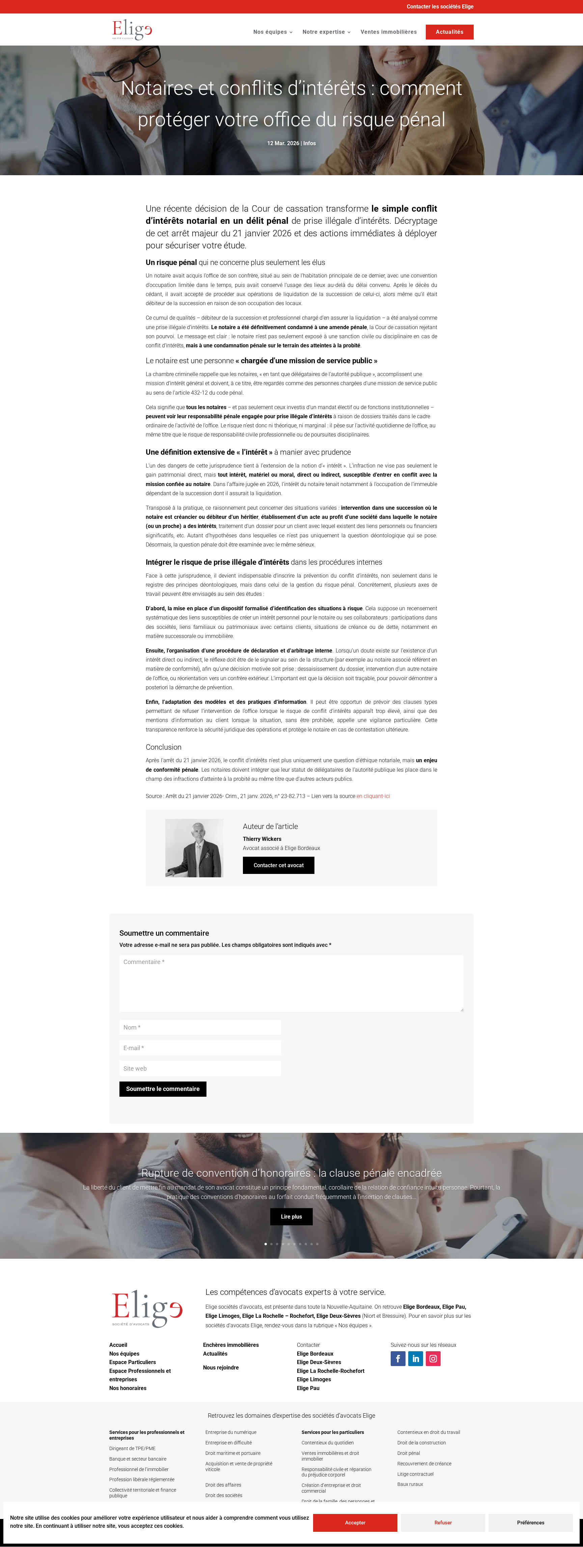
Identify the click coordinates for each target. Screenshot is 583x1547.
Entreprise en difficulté (228, 1442)
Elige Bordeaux (302, 848)
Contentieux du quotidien (328, 1442)
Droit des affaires (223, 1485)
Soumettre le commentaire (163, 1088)
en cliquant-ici (373, 796)
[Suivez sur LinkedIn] (415, 1358)
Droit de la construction (421, 1442)
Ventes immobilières (389, 32)
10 (317, 1244)
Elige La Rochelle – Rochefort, (278, 1316)
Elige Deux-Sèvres (338, 1316)
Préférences (531, 1523)
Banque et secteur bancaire (137, 1459)
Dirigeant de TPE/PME (132, 1448)
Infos (309, 143)
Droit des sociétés (223, 1495)
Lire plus (291, 1216)
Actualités (450, 32)
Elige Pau (453, 1307)
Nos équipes (270, 32)
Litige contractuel (415, 1474)
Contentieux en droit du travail (428, 1432)
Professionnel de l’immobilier (139, 1469)
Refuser (443, 1523)
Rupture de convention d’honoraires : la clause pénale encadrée (291, 1173)
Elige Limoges (222, 1316)
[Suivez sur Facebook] (398, 1358)
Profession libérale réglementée (141, 1479)
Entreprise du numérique (230, 1432)
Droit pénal (408, 1453)
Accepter (355, 1523)
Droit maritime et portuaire (232, 1453)
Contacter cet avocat (279, 865)
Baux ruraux (410, 1484)
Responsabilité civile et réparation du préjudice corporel (336, 1472)
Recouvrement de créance (424, 1463)
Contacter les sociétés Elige (440, 7)
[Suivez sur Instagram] (433, 1358)
